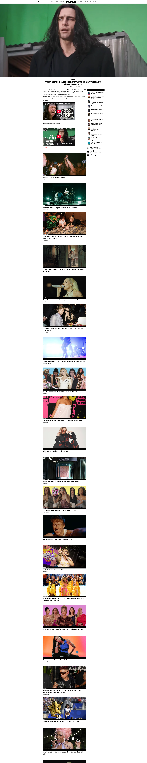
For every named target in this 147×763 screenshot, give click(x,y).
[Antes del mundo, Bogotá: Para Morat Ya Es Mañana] (64, 194)
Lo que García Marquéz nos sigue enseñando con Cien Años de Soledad (63, 270)
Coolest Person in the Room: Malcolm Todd (57, 539)
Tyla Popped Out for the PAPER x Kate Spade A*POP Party (63, 420)
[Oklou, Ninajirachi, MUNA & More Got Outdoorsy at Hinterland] (89, 128)
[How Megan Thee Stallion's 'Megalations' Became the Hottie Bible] (64, 738)
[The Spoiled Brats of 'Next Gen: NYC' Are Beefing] (64, 497)
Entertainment (46, 234)
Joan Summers (46, 512)
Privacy (96, 148)
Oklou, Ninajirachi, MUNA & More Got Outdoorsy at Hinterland (96, 129)
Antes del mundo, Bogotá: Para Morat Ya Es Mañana (60, 208)
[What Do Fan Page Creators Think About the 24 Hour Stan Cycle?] (89, 101)
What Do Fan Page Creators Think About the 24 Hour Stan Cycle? (97, 102)
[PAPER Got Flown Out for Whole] (64, 164)
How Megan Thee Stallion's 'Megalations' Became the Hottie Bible (63, 753)
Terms (100, 148)
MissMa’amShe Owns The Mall (53, 570)
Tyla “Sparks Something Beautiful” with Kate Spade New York (97, 139)
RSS (94, 148)
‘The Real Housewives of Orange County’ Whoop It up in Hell (63, 629)
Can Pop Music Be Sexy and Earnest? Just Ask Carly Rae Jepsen (96, 124)
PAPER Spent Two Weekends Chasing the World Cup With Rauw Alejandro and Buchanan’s (62, 691)
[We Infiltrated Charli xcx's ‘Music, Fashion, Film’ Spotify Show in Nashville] (64, 347)
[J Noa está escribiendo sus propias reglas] (89, 143)
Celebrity (62, 1)
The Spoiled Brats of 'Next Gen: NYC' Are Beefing (59, 510)
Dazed (45, 147)
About (88, 148)
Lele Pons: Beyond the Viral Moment (55, 451)
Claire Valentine (71, 86)
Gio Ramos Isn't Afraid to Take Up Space (56, 660)
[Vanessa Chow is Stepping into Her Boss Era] (89, 93)
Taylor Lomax (46, 240)
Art (90, 1)
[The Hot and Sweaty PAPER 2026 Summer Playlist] (64, 378)
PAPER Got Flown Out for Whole (54, 177)
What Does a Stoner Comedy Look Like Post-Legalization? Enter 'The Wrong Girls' (63, 237)
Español (94, 1)
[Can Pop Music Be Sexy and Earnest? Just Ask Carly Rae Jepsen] (89, 124)
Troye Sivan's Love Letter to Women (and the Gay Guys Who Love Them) (63, 329)
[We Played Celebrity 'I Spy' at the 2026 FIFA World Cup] (64, 708)
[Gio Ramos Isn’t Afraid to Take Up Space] (64, 646)
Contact (91, 148)
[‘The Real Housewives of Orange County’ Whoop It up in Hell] (64, 615)
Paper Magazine (46, 694)
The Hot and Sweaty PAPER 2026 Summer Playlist (60, 392)
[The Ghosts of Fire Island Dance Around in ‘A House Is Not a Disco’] (89, 97)
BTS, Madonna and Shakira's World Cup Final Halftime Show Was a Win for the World (63, 599)
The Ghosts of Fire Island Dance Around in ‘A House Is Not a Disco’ (97, 97)
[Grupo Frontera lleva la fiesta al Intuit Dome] (89, 106)
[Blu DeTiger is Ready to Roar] (89, 114)
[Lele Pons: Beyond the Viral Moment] (64, 437)
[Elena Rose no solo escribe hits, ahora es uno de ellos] (64, 286)
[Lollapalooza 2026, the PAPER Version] (89, 120)
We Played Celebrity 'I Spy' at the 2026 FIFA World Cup (61, 721)
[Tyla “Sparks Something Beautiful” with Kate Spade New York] (89, 138)
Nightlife (80, 1)
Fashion (56, 1)
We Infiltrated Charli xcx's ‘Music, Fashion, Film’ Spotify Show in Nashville (64, 362)
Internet (86, 1)
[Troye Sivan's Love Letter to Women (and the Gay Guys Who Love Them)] (64, 315)
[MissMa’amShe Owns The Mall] (64, 556)
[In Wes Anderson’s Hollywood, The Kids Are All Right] (64, 468)
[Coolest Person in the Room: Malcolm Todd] (64, 525)
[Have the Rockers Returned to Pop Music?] (89, 110)
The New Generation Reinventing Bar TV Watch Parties (96, 134)
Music (52, 1)
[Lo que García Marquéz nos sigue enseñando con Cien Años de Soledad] (64, 256)
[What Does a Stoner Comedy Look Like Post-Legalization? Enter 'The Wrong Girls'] (64, 223)
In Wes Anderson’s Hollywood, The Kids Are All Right (61, 481)
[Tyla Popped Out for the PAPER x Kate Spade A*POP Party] (64, 407)
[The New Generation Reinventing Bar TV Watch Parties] (89, 133)
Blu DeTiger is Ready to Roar (97, 113)
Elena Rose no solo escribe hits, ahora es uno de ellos (61, 300)
